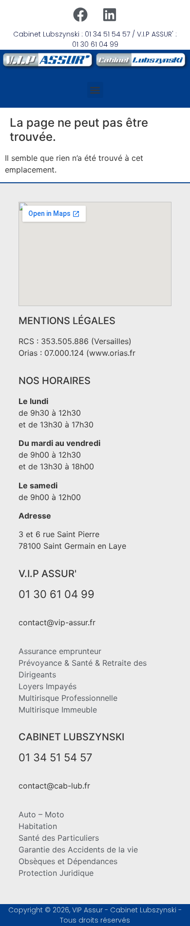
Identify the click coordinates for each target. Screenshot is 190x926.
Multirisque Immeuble (58, 709)
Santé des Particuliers (59, 838)
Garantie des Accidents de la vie (78, 849)
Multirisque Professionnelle (68, 698)
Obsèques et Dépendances (68, 861)
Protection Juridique (56, 873)
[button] (95, 90)
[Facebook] (80, 14)
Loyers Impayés (47, 686)
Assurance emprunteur (60, 651)
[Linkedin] (109, 14)
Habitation (38, 826)
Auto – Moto (41, 814)
